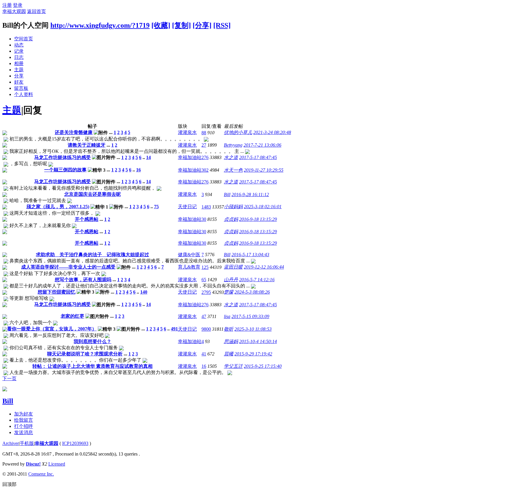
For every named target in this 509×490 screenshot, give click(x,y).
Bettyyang (233, 145)
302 (205, 170)
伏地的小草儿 (238, 132)
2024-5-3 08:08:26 (252, 291)
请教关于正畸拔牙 (86, 145)
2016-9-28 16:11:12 (250, 194)
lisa (227, 316)
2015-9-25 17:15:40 (263, 366)
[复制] (181, 25)
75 (156, 206)
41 (203, 353)
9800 (206, 329)
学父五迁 (233, 366)
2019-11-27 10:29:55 (263, 170)
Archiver (10, 443)
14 (148, 157)
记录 (19, 51)
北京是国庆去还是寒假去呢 (92, 194)
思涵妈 (231, 341)
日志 (19, 57)
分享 (19, 75)
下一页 (9, 378)
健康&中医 (189, 254)
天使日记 (187, 206)
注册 (7, 5)
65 (203, 279)
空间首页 (23, 38)
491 (174, 328)
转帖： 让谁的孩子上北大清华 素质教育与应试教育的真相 (92, 366)
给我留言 (23, 420)
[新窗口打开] (4, 133)
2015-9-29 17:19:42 (253, 353)
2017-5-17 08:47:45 (258, 157)
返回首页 (36, 11)
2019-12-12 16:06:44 (264, 266)
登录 (17, 5)
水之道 (231, 157)
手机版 (27, 443)
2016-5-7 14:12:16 (257, 279)
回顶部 (9, 484)
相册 (19, 63)
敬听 (228, 329)
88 (203, 132)
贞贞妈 (231, 219)
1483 (206, 206)
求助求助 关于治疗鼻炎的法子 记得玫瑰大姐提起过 (92, 254)
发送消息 (23, 432)
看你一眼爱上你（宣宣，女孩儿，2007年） (52, 328)
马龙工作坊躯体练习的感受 (62, 157)
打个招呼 (23, 426)
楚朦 (228, 291)
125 (205, 267)
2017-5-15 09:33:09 (250, 316)
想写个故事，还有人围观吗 (83, 279)
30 (203, 219)
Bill (227, 194)
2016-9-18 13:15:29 (258, 219)
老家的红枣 (72, 316)
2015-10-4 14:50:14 (258, 341)
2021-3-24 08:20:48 (272, 132)
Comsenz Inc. (41, 473)
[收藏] (160, 25)
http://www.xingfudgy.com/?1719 (100, 25)
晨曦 (228, 353)
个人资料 (23, 94)
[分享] (202, 25)
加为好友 (23, 413)
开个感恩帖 (86, 219)
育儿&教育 (189, 266)
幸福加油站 (189, 157)
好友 (19, 82)
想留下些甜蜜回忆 (56, 291)
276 (205, 157)
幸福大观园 (14, 11)
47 (203, 316)
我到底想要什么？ (92, 341)
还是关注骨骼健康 (73, 132)
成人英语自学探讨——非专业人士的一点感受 (68, 266)
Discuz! (33, 463)
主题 (19, 69)
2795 (206, 292)
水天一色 (233, 170)
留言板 (21, 88)
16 (138, 169)
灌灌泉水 (187, 132)
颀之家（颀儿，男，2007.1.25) (58, 206)
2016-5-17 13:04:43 (250, 254)
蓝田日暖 (233, 266)
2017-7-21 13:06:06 (262, 145)
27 (203, 145)
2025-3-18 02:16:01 (263, 206)
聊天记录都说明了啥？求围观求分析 (85, 353)
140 (143, 291)
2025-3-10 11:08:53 (253, 329)
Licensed (56, 463)
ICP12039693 (75, 443)
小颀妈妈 (233, 206)
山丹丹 (231, 279)
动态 (19, 44)
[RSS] (222, 25)
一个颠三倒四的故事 (65, 169)
